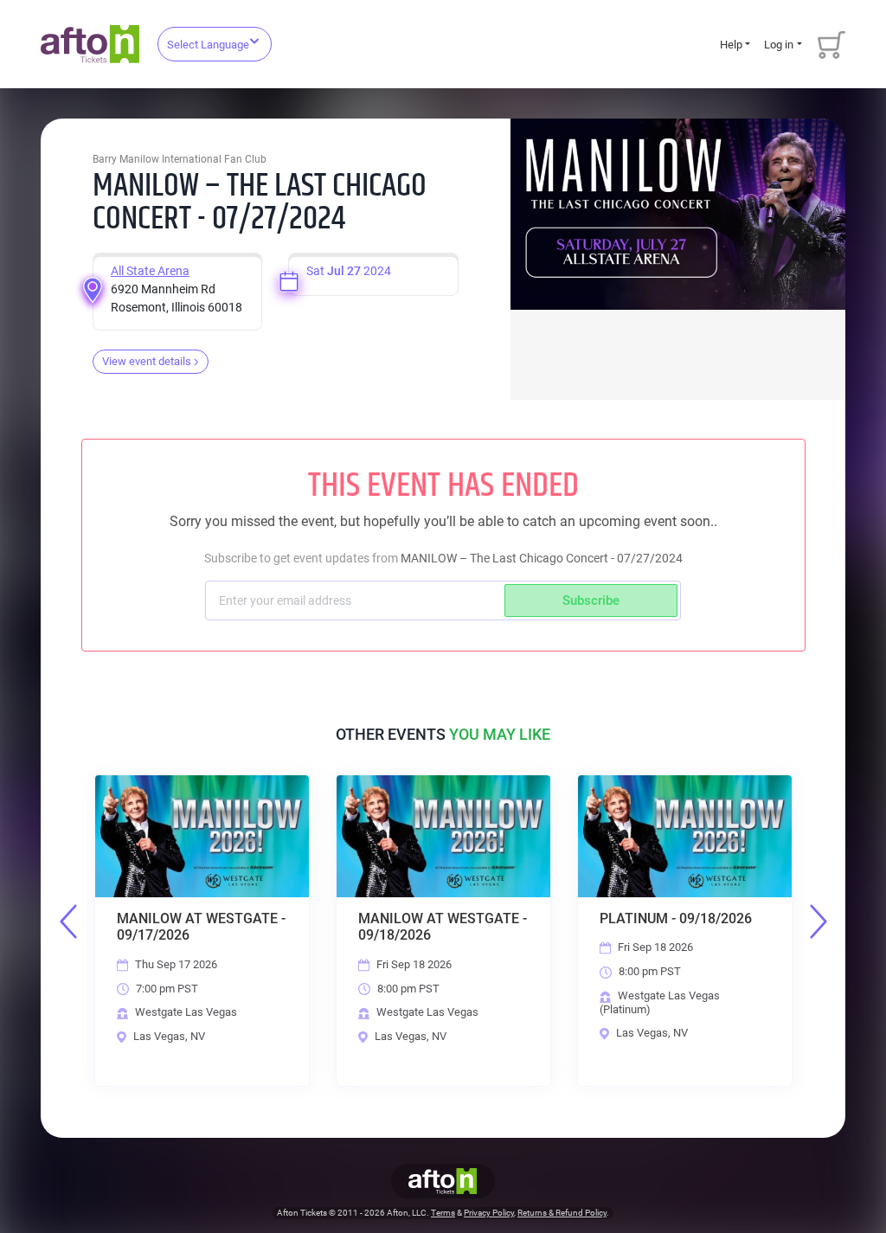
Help (731, 44)
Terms (443, 1212)
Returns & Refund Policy (562, 1212)
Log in (778, 44)
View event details (146, 361)
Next (818, 921)
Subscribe (591, 600)
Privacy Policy (489, 1212)
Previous (68, 921)
